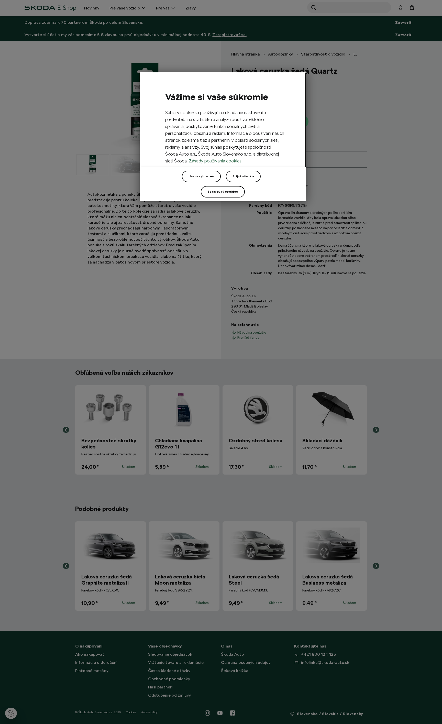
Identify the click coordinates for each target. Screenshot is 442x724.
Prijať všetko (243, 176)
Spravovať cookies (222, 191)
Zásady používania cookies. (215, 160)
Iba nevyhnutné (201, 176)
